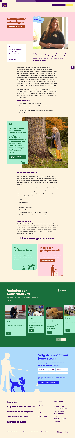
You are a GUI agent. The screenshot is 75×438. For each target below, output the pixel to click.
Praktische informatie (14, 53)
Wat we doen (22, 5)
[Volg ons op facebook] (8, 422)
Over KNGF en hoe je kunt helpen (9, 1)
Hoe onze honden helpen (19, 411)
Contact (40, 401)
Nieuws (40, 409)
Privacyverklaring (34, 431)
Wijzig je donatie (42, 416)
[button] (58, 339)
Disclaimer (25, 431)
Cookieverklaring (44, 431)
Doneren (40, 405)
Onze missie (13, 401)
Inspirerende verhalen (17, 416)
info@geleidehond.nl (59, 406)
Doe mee (30, 5)
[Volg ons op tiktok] (18, 422)
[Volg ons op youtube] (21, 422)
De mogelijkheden (13, 51)
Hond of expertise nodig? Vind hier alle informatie (26, 1)
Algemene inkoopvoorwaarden (13, 431)
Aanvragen (11, 55)
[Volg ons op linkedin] (14, 422)
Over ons (37, 5)
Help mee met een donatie (20, 406)
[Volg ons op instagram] (11, 422)
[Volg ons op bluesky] (24, 422)
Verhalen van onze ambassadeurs (13, 58)
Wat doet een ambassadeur (15, 49)
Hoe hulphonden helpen (13, 5)
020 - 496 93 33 (63, 408)
